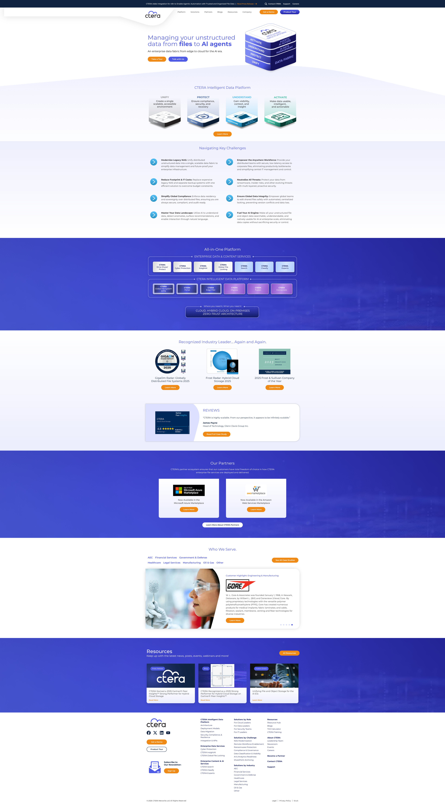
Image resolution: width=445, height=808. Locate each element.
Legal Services (240, 781)
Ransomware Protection (245, 747)
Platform (182, 12)
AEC (236, 768)
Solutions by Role (242, 719)
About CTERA (273, 738)
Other (236, 791)
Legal (274, 801)
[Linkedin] (162, 733)
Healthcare (239, 778)
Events (270, 747)
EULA (296, 801)
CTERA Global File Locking (213, 755)
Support (271, 767)
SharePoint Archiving (244, 760)
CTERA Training (274, 732)
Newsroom (272, 744)
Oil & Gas (238, 788)
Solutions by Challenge (245, 738)
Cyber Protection (208, 749)
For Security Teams (242, 729)
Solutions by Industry (244, 765)
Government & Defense (245, 775)
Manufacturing (241, 784)
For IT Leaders (240, 732)
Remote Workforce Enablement (249, 744)
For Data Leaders (242, 726)
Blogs (220, 12)
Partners (208, 12)
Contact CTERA (274, 761)
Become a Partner (276, 756)
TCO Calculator (274, 729)
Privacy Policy (285, 801)
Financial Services (242, 772)
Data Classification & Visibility (247, 753)
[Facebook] (149, 733)
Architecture (206, 725)
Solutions (195, 12)
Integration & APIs (209, 741)
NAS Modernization (243, 741)
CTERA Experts (208, 773)
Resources (232, 12)
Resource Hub (274, 723)
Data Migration (207, 731)
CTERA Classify (207, 770)
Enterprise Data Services (213, 746)
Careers (270, 750)
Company (247, 12)
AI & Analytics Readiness (245, 757)
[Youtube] (168, 733)
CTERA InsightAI (208, 752)
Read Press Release (232, 4)
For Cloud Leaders (242, 723)
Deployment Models (210, 728)
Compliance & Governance (246, 750)
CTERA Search (207, 767)
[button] (281, 624)
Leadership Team (275, 741)
